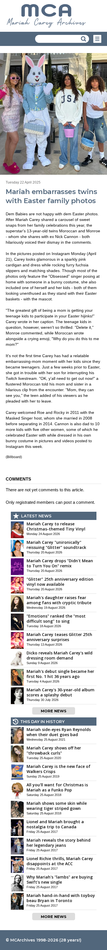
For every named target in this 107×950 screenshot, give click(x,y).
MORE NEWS (53, 711)
